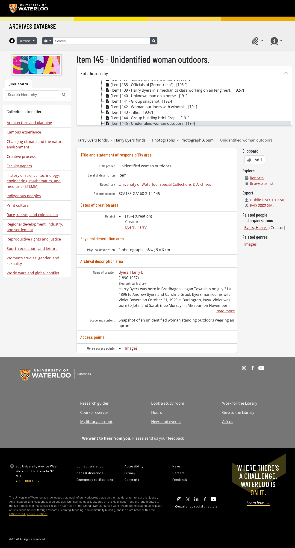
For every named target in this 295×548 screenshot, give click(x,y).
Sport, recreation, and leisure (32, 248)
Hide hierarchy (94, 73)
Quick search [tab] (18, 83)
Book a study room (167, 403)
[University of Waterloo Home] (28, 8)
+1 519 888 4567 (27, 481)
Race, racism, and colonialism (32, 214)
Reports (257, 177)
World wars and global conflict (33, 272)
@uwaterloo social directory (196, 506)
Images (131, 348)
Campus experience (24, 132)
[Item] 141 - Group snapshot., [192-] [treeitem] (141, 101)
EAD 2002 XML (262, 205)
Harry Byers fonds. (93, 140)
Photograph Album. (197, 140)
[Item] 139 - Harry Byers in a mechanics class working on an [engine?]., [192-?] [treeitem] (177, 90)
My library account (96, 421)
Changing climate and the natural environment (36, 144)
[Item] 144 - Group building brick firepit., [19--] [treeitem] (150, 117)
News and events (166, 421)
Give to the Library (238, 412)
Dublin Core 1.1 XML (267, 200)
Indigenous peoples (24, 195)
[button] (256, 40)
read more (225, 310)
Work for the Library (239, 403)
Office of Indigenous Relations (28, 514)
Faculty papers (19, 165)
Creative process (21, 156)
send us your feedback (164, 438)
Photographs (163, 140)
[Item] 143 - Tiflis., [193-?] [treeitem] (132, 112)
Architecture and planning (29, 122)
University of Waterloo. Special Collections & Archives (165, 184)
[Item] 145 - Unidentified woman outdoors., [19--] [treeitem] (153, 123)
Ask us (227, 421)
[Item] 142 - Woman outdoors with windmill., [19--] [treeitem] (154, 106)
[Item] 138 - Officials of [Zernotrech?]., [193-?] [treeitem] (149, 84)
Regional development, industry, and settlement (35, 227)
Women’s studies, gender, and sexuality (33, 260)
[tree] (184, 103)
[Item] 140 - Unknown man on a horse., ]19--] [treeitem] (149, 95)
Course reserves (94, 412)
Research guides (94, 403)
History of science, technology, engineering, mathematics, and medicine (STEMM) (34, 181)
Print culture (18, 205)
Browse (25, 41)
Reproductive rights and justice (34, 239)
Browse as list (262, 183)
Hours (156, 412)
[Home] (12, 40)
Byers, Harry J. (137, 227)
